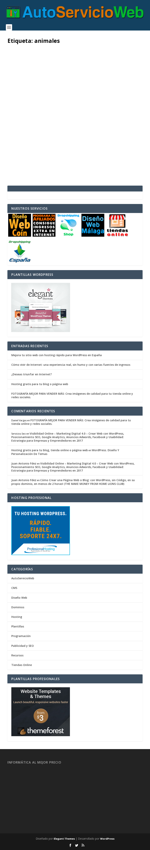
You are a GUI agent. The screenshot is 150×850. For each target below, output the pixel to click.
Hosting (16, 617)
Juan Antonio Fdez (26, 145)
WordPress (107, 838)
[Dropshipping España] (19, 262)
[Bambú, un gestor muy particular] (74, 86)
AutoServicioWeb (22, 578)
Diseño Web (19, 597)
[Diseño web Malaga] (92, 235)
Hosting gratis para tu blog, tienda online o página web (49, 450)
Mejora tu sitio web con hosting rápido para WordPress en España (56, 355)
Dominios (17, 607)
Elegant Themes (64, 838)
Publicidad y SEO (22, 646)
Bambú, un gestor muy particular (58, 136)
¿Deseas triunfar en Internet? (31, 374)
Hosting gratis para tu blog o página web (39, 384)
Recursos (17, 655)
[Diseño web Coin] (19, 235)
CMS (57, 145)
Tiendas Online (21, 665)
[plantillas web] (40, 735)
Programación (21, 636)
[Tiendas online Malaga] (117, 235)
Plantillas (17, 626)
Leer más (20, 168)
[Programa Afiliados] (44, 235)
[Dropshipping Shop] (68, 235)
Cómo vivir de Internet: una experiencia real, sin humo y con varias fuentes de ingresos (70, 365)
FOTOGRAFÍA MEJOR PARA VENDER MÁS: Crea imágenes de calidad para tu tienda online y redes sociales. (72, 395)
